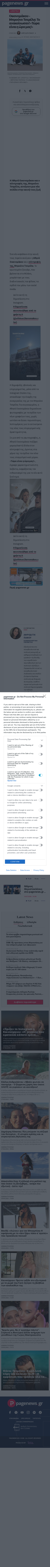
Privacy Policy (38, 870)
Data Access (25, 870)
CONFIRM (15, 862)
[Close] (45, 697)
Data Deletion (11, 870)
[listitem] (25, 740)
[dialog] (25, 783)
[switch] (41, 746)
